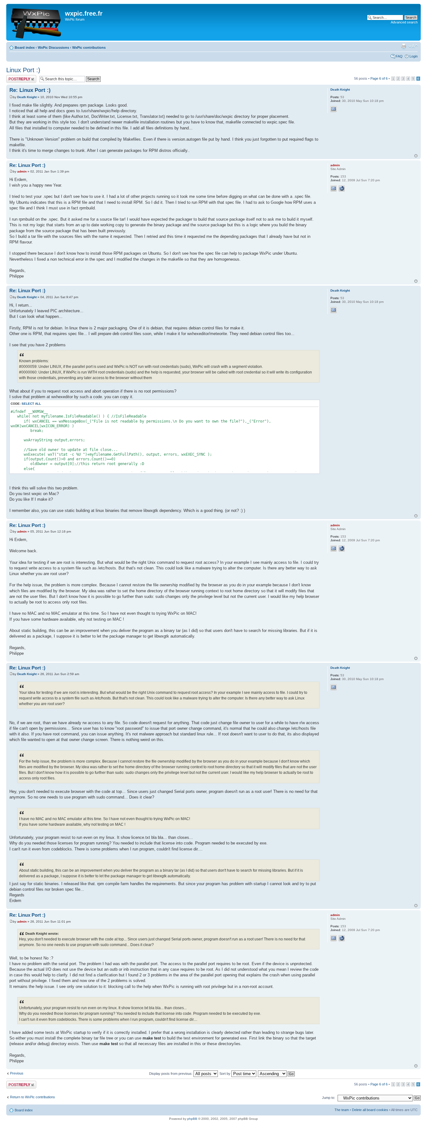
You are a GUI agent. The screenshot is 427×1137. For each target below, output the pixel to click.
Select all (31, 403)
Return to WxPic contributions (32, 1097)
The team (341, 1110)
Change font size (413, 46)
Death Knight (27, 97)
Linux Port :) (23, 70)
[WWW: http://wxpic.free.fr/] (342, 188)
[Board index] (36, 22)
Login (413, 56)
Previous (16, 1073)
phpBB (192, 1118)
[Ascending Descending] (276, 1073)
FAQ (399, 56)
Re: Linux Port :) (30, 90)
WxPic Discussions (53, 47)
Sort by (225, 1073)
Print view (403, 46)
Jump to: (328, 1097)
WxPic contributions (89, 47)
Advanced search (404, 22)
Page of (379, 78)
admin (22, 171)
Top (416, 156)
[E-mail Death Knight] (333, 109)
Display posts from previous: (171, 1073)
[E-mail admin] (333, 188)
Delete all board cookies (370, 1110)
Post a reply (15, 77)
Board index (25, 47)
